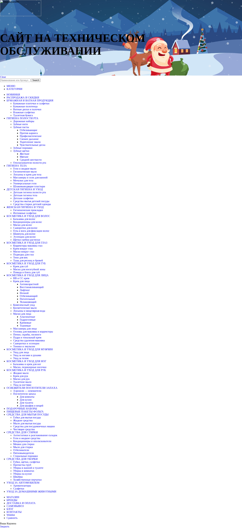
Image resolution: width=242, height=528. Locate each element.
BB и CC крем (21, 278)
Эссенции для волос (24, 236)
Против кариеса (29, 133)
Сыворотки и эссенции (26, 343)
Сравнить (12, 517)
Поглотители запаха (24, 393)
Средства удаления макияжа (29, 340)
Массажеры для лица (25, 328)
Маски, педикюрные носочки (29, 367)
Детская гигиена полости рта (29, 192)
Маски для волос (22, 225)
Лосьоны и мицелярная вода (29, 310)
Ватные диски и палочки (27, 109)
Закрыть (4, 526)
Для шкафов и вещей (31, 405)
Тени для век (20, 257)
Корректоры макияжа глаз (27, 245)
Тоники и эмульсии (24, 346)
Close (3, 77)
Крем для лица (21, 281)
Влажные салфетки (24, 112)
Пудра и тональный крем (27, 337)
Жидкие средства (23, 420)
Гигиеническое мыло (25, 171)
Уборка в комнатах (23, 470)
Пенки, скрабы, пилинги (27, 334)
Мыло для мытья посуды (27, 423)
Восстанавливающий (32, 287)
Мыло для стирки (23, 447)
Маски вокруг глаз (23, 251)
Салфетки (18, 488)
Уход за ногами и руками (27, 355)
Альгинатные (27, 316)
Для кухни (26, 399)
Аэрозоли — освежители (27, 390)
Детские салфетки (23, 198)
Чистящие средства (24, 429)
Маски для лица (22, 313)
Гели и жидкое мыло (24, 168)
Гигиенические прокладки (28, 210)
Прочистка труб (22, 464)
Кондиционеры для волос (27, 222)
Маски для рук (21, 379)
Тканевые (25, 325)
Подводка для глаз (23, 254)
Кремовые (25, 322)
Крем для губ (20, 266)
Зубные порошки (22, 147)
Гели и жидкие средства (26, 438)
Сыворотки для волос (25, 227)
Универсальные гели (25, 183)
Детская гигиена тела (25, 195)
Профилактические (30, 136)
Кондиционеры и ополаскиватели (32, 441)
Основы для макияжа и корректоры (33, 331)
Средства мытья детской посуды (31, 201)
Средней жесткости (31, 159)
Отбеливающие (28, 130)
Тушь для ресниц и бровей (28, 260)
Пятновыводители (23, 453)
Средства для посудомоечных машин (34, 426)
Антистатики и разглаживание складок (35, 435)
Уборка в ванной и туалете (28, 467)
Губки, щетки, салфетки (26, 462)
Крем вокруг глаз (23, 248)
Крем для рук (20, 376)
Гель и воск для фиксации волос (31, 230)
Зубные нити (20, 124)
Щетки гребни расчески (26, 239)
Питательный (27, 299)
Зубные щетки (21, 150)
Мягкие (24, 156)
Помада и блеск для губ (26, 272)
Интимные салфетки (24, 213)
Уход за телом (20, 358)
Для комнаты (27, 396)
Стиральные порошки (25, 456)
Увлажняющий (28, 302)
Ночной (24, 293)
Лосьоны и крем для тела (27, 174)
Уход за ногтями (22, 384)
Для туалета (26, 402)
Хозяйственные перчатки (27, 479)
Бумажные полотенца (25, 106)
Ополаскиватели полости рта (29, 162)
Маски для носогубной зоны (29, 269)
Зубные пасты (21, 127)
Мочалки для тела (23, 180)
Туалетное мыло (22, 382)
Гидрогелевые (28, 319)
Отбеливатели (21, 450)
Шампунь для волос (24, 233)
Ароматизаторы (22, 485)
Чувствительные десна (32, 145)
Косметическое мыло (25, 307)
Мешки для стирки (23, 444)
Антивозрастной (29, 284)
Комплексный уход (24, 305)
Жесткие (24, 153)
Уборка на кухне (22, 473)
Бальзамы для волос (24, 219)
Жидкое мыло (21, 373)
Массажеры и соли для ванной (30, 177)
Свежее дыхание (29, 139)
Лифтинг (25, 290)
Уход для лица (21, 352)
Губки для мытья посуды (27, 417)
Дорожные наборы (23, 121)
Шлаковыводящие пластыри (29, 186)
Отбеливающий (29, 296)
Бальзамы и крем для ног (27, 364)
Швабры (18, 476)
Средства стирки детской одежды (32, 204)
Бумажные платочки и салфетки (31, 103)
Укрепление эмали (30, 142)
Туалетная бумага (23, 115)
